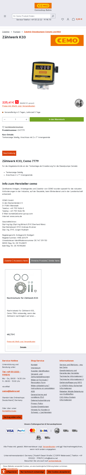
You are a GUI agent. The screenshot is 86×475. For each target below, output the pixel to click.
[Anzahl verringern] (4, 119)
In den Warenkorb (57, 119)
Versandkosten (49, 446)
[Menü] (5, 16)
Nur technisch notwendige (32, 472)
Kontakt (34, 365)
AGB (33, 391)
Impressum (35, 368)
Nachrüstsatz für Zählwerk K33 (22, 298)
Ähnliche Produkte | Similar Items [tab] (45, 261)
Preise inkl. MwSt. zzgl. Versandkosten (18, 106)
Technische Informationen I (71, 376)
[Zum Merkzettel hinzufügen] (35, 291)
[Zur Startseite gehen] (43, 7)
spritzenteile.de (54, 461)
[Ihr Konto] (68, 19)
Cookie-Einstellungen (40, 406)
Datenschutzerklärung (40, 400)
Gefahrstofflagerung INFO (71, 382)
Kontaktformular (9, 411)
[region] (43, 74)
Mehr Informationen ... (11, 468)
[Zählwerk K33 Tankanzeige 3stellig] (43, 74)
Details (23, 347)
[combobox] (31, 16)
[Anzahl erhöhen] (26, 119)
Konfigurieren (11, 472)
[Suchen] (52, 16)
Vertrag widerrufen (12, 417)
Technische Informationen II (72, 379)
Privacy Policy (37, 403)
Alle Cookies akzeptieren (59, 472)
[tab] (9, 153)
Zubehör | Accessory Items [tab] (16, 261)
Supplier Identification (40, 371)
